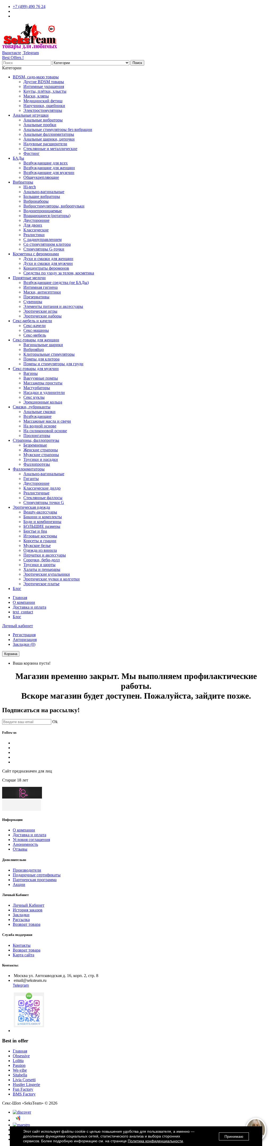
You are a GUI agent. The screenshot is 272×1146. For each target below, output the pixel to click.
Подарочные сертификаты (37, 875)
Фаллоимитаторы (29, 469)
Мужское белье (37, 545)
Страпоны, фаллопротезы (36, 440)
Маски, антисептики (42, 292)
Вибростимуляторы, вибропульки (53, 206)
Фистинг (31, 153)
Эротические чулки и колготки (51, 579)
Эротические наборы (42, 316)
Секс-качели (34, 325)
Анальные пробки (39, 124)
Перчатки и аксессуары (44, 555)
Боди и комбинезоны (42, 521)
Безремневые (35, 445)
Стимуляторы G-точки (43, 249)
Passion (19, 1065)
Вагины (30, 373)
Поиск (137, 63)
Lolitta (18, 1060)
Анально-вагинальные (43, 191)
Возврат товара (26, 924)
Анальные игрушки (31, 115)
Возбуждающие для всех (45, 163)
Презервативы (36, 297)
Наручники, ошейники (44, 105)
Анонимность (25, 844)
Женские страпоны (40, 450)
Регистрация (24, 635)
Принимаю (233, 1136)
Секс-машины (36, 330)
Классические (36, 230)
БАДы (18, 158)
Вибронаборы (36, 201)
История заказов (27, 910)
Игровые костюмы (40, 536)
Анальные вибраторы (43, 120)
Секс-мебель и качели (32, 321)
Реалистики (34, 234)
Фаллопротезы (36, 464)
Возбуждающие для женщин (49, 167)
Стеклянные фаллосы (42, 497)
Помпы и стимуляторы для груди (53, 364)
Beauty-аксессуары (40, 512)
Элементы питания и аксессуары (53, 306)
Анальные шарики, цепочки (49, 139)
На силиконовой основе (45, 430)
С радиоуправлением (42, 239)
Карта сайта (23, 955)
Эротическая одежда (31, 507)
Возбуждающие (37, 416)
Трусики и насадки (40, 459)
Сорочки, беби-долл (41, 560)
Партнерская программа (35, 879)
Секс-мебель (34, 335)
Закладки (21, 914)
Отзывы (20, 849)
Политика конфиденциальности (155, 1141)
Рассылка (21, 919)
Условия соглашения (31, 839)
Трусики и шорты (39, 564)
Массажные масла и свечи (47, 421)
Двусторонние (36, 220)
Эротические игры (40, 311)
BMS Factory (24, 1094)
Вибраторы (23, 182)
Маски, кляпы (36, 96)
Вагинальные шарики (43, 344)
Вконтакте (11, 52)
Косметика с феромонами (36, 254)
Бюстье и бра (35, 531)
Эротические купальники (46, 574)
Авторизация (25, 639)
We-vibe (20, 1070)
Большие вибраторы (41, 196)
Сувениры (32, 301)
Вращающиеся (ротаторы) (46, 215)
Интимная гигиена (40, 287)
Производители (27, 870)
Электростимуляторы (42, 110)
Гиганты (31, 478)
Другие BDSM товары (43, 81)
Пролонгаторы (36, 435)
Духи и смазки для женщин (48, 258)
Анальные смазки (39, 411)
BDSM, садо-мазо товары (36, 77)
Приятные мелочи (29, 277)
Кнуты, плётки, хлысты (44, 91)
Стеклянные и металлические (50, 148)
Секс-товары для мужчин (36, 368)
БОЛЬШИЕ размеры (41, 526)
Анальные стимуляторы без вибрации (57, 129)
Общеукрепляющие (41, 177)
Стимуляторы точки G (43, 502)
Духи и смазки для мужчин (48, 263)
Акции (19, 884)
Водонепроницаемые (42, 211)
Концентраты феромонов (46, 268)
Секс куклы (34, 397)
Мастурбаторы (36, 387)
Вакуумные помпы (40, 378)
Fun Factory (23, 1089)
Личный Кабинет (28, 905)
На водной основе (39, 426)
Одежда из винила (40, 550)
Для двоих (32, 225)
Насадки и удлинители (44, 392)
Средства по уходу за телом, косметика (58, 273)
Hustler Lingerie (26, 1084)
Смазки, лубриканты (31, 407)
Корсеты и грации (39, 540)
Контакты (22, 945)
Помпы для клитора (41, 359)
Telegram (30, 52)
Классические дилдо (42, 488)
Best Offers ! (13, 57)
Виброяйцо (33, 349)
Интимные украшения (43, 86)
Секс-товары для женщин (36, 340)
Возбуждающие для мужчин (48, 172)
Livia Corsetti (24, 1079)
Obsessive (21, 1056)
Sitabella (20, 1075)
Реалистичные (36, 493)
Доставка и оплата (29, 607)
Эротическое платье (41, 584)
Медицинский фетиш (42, 101)
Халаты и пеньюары (41, 569)
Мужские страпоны (41, 454)
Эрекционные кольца (42, 402)
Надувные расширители (45, 144)
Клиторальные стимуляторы (49, 354)
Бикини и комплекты (42, 517)
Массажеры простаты (42, 383)
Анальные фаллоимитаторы (48, 134)
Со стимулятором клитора (47, 244)
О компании (24, 602)
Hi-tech (29, 187)
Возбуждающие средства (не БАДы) (56, 282)
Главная (20, 597)
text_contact (23, 612)
